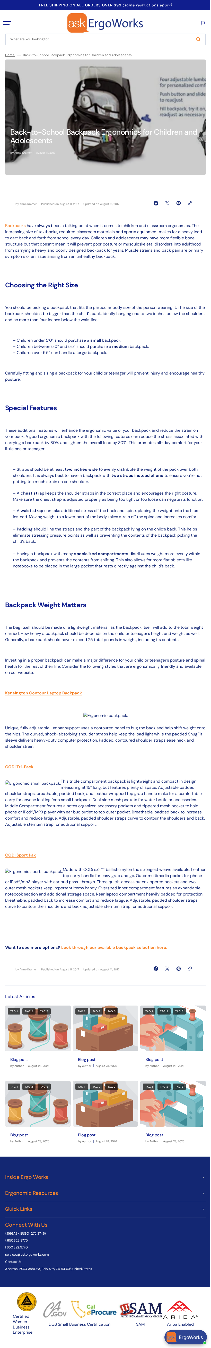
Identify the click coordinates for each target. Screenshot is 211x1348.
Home (10, 55)
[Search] (195, 39)
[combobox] (103, 39)
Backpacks (15, 225)
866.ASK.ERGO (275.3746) (26, 1244)
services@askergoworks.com (27, 1265)
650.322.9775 (17, 1251)
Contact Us (13, 1272)
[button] (7, 23)
